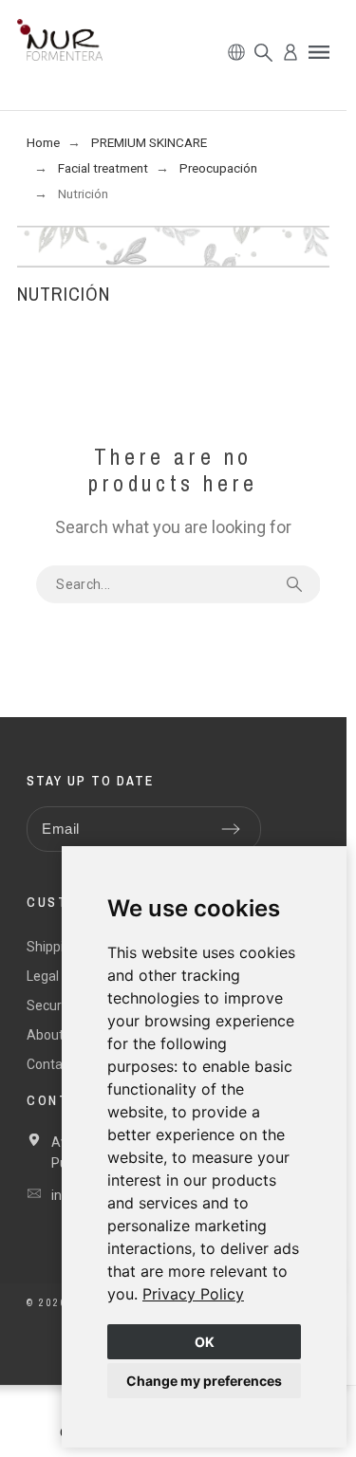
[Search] (263, 53)
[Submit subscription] (230, 829)
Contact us (59, 1064)
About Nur (57, 1034)
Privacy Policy (193, 1293)
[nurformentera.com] (60, 43)
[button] (319, 52)
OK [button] (205, 1342)
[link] (193, 1293)
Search (297, 584)
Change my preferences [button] (204, 1381)
